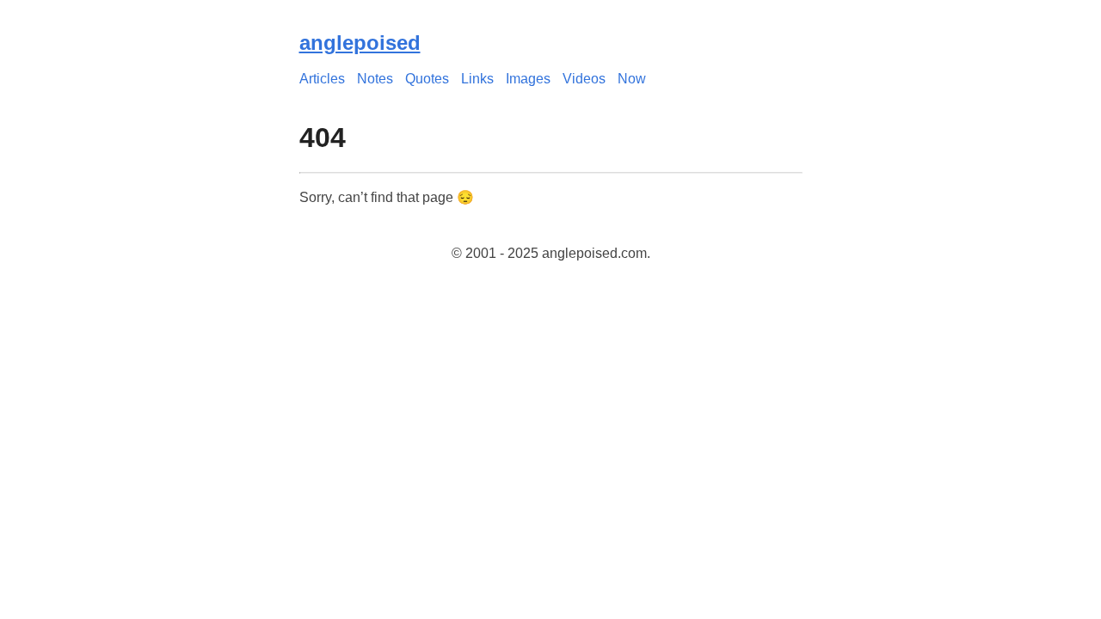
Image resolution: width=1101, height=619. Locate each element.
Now (632, 78)
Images (528, 78)
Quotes (427, 78)
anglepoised (360, 42)
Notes (375, 78)
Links (477, 78)
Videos (584, 78)
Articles (322, 78)
